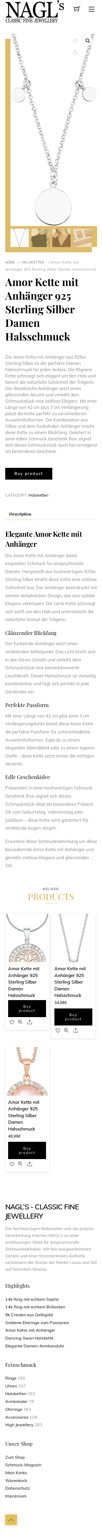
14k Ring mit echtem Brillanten (35, 1306)
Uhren (11, 1386)
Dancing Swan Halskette (29, 1338)
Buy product (28, 473)
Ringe (10, 1378)
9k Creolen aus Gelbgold (29, 1314)
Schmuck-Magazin (23, 1464)
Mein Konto (16, 1472)
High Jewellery (19, 1424)
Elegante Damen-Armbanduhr (34, 1345)
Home (10, 262)
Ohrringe (13, 1409)
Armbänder (16, 1401)
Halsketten (33, 262)
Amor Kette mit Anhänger (30, 1330)
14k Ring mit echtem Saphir (32, 1299)
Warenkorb (16, 1480)
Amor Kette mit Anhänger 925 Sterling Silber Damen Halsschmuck (23, 982)
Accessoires (17, 1417)
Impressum (16, 1496)
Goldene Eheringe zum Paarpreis (37, 1322)
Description (20, 514)
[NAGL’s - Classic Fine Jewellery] (34, 11)
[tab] (20, 514)
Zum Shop (15, 1457)
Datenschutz (17, 1488)
